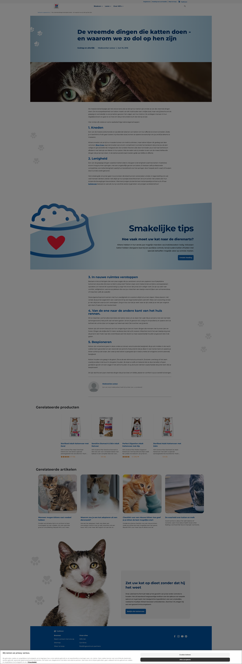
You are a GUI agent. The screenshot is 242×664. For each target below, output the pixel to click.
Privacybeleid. (32, 662)
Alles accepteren (185, 659)
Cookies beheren (185, 655)
